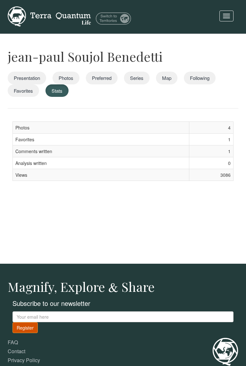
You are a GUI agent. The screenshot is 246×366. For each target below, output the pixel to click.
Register (25, 327)
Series (137, 77)
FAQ (13, 342)
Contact (16, 351)
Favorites (23, 90)
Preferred (101, 77)
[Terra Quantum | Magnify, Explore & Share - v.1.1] (49, 8)
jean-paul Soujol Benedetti (85, 56)
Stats (57, 90)
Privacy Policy (24, 360)
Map (166, 77)
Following (199, 77)
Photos (66, 77)
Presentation (27, 77)
